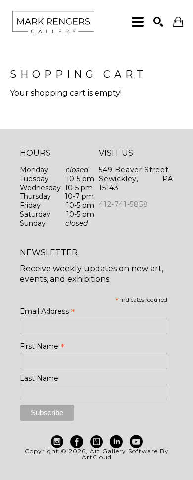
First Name (42, 346)
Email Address (47, 311)
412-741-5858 (123, 204)
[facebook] (76, 441)
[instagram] (56, 441)
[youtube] (136, 441)
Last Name (39, 378)
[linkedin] (116, 441)
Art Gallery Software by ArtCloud (125, 454)
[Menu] (138, 22)
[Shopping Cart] (178, 22)
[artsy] (96, 441)
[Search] (158, 22)
